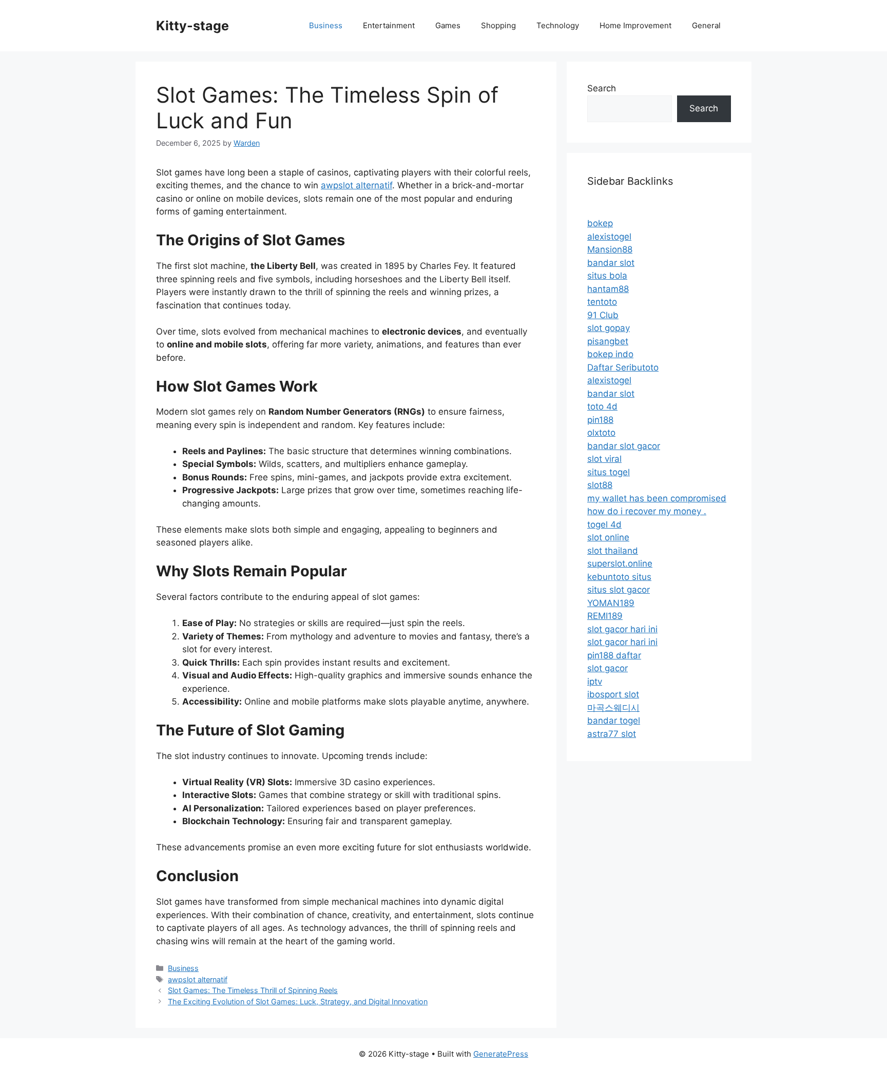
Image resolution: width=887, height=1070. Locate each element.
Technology (557, 25)
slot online (608, 537)
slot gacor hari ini (622, 629)
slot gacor (607, 668)
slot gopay (608, 328)
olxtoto (601, 432)
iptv (594, 681)
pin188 (600, 420)
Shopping (498, 25)
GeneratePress (500, 1054)
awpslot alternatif (356, 185)
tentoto (602, 302)
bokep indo (610, 354)
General (706, 25)
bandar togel (613, 720)
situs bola (607, 275)
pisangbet (607, 341)
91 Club (603, 315)
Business (325, 25)
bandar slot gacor (623, 446)
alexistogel (609, 236)
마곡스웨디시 (613, 708)
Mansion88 (609, 249)
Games (447, 25)
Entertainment (389, 25)
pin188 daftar (614, 655)
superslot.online (619, 563)
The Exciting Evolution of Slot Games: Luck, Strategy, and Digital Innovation (298, 1001)
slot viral (604, 459)
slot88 (599, 485)
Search (601, 88)
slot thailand (612, 551)
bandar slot (610, 263)
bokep (600, 223)
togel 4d (604, 524)
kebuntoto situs (619, 577)
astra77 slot (611, 734)
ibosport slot (613, 694)
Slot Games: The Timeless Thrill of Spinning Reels (253, 990)
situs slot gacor (618, 590)
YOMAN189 (610, 603)
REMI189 (605, 616)
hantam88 (608, 289)
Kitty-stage (192, 25)
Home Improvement (635, 25)
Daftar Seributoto (623, 367)
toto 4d (602, 406)
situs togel (608, 472)
